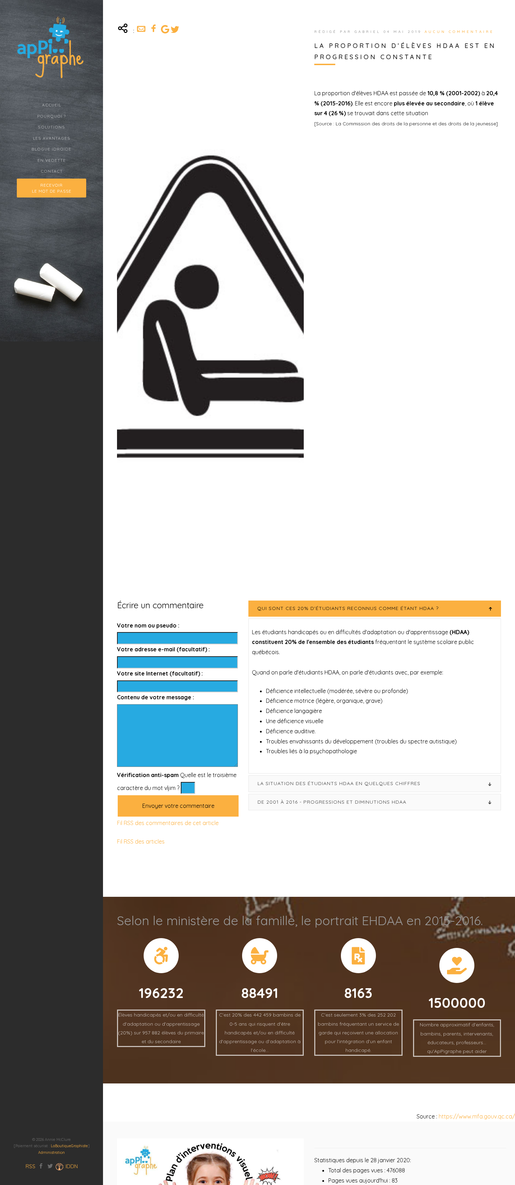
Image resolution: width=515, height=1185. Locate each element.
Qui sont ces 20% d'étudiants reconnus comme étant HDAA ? (348, 608)
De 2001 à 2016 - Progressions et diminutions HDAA (332, 801)
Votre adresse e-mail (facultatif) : (163, 649)
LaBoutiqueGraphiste (69, 1145)
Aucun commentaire (459, 31)
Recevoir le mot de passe (51, 188)
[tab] (374, 608)
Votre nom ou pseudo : (148, 625)
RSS (30, 1166)
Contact (52, 171)
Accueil (51, 105)
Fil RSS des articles (141, 841)
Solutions (51, 127)
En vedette (51, 160)
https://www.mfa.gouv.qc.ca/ (476, 1116)
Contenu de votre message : (155, 697)
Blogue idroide (51, 149)
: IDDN (70, 1166)
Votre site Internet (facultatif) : (160, 673)
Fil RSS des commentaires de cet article (168, 822)
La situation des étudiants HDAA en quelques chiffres (339, 783)
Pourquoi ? (51, 116)
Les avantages (51, 138)
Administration (51, 1152)
